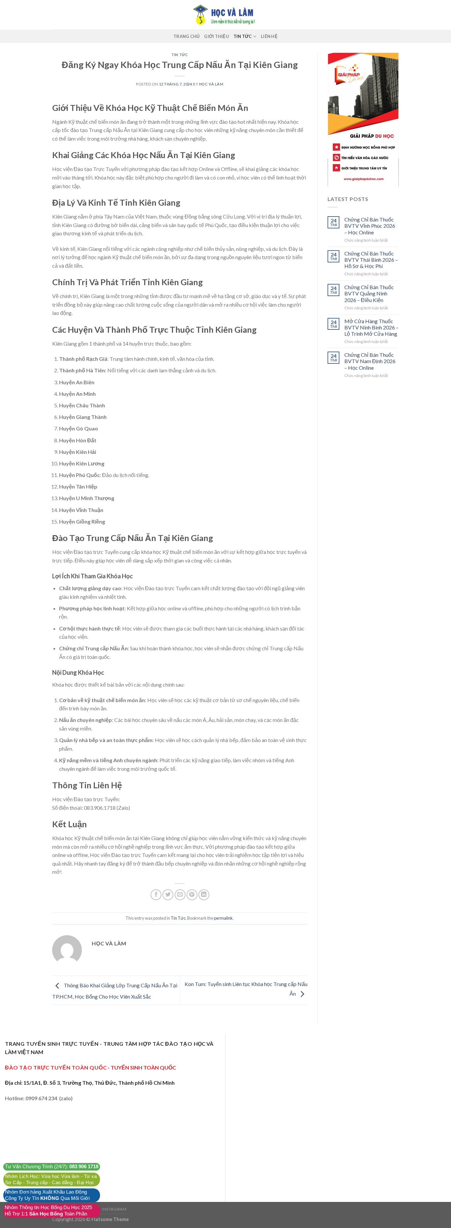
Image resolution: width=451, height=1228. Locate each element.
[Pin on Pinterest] (192, 894)
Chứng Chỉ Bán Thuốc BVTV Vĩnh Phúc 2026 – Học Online (369, 225)
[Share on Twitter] (167, 894)
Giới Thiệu (216, 36)
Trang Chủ (186, 36)
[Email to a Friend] (180, 894)
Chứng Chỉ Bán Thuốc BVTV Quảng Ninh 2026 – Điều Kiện (369, 293)
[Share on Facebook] (156, 894)
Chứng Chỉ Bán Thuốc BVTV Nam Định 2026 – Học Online (370, 361)
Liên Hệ (269, 36)
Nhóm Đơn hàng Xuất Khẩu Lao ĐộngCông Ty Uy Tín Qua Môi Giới (47, 1195)
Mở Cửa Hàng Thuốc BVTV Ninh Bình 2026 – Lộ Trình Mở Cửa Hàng (371, 327)
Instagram (114, 1209)
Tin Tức (242, 36)
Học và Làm (211, 84)
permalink (223, 918)
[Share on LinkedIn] (203, 894)
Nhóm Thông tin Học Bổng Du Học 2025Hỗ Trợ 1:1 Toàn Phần (48, 1210)
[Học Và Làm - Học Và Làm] (225, 15)
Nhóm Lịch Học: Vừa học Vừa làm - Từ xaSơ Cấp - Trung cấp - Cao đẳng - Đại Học (51, 1179)
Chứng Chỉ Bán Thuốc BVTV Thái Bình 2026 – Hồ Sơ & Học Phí (371, 259)
